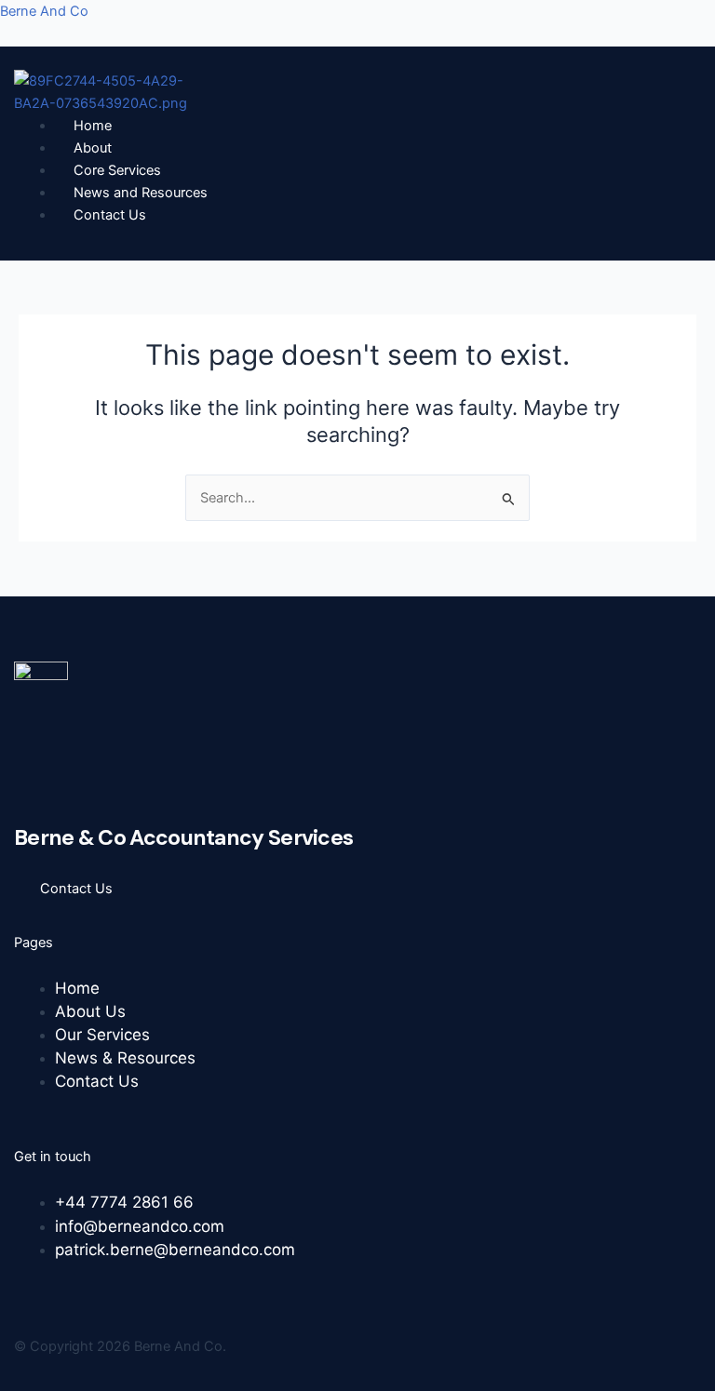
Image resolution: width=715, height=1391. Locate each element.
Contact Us (110, 215)
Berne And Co (44, 11)
